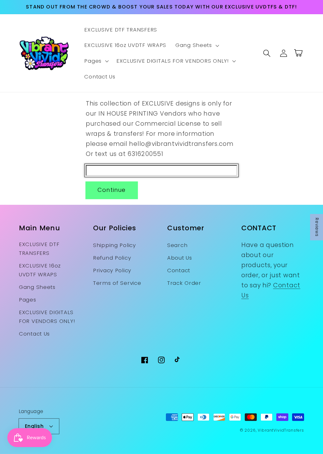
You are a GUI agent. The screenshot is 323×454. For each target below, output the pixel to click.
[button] (196, 45)
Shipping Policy (114, 245)
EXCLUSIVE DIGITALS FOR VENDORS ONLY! (47, 316)
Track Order (184, 283)
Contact (178, 270)
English (34, 426)
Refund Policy (112, 257)
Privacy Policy (112, 270)
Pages (27, 299)
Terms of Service (117, 283)
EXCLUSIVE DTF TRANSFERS (39, 248)
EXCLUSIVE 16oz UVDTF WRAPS (40, 270)
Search (177, 245)
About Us (179, 257)
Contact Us (34, 333)
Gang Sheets (37, 287)
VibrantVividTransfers (281, 430)
